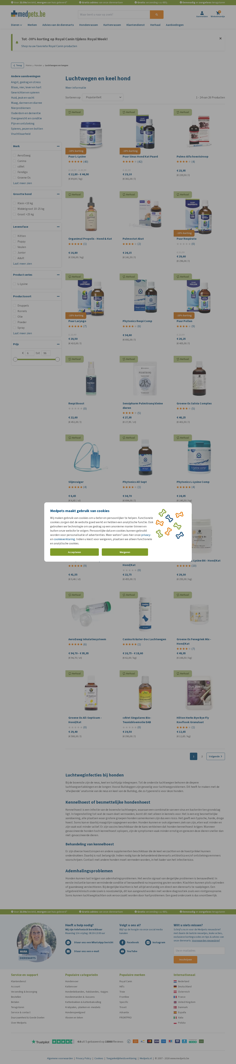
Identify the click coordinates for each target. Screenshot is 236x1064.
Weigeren (125, 552)
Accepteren (74, 552)
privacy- (146, 535)
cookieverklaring (64, 539)
